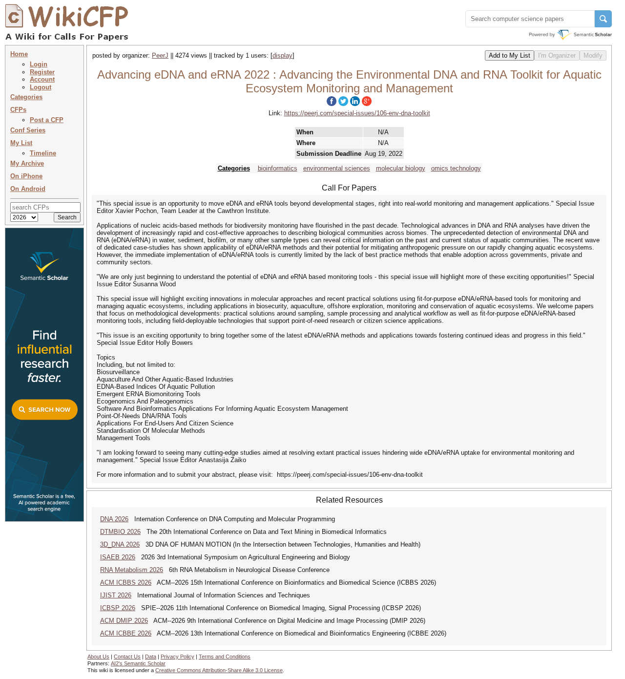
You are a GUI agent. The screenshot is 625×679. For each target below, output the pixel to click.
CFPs (18, 109)
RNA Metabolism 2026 (131, 569)
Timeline (43, 153)
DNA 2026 (114, 519)
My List (21, 143)
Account (42, 79)
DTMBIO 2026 (120, 531)
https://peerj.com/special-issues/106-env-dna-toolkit (357, 113)
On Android (27, 188)
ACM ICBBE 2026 (125, 633)
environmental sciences (336, 168)
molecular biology (400, 168)
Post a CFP (46, 120)
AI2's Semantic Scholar (138, 663)
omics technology (456, 168)
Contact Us (127, 656)
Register (42, 72)
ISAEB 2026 (117, 557)
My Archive (27, 163)
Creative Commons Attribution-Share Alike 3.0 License (219, 670)
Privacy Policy (177, 656)
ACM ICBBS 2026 (125, 582)
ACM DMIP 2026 (124, 620)
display (282, 55)
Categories (26, 97)
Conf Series (27, 130)
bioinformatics (277, 168)
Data (150, 656)
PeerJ (160, 55)
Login (38, 64)
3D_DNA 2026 (120, 544)
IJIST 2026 (115, 595)
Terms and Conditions (224, 656)
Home (19, 54)
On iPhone (26, 176)
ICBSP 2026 (117, 608)
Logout (40, 87)
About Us (98, 656)
